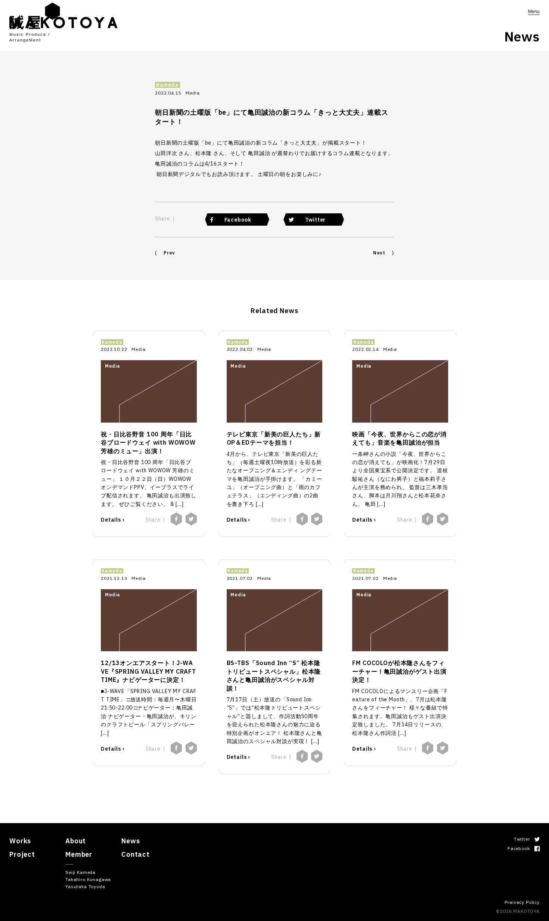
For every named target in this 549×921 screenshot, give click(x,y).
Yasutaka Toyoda (85, 886)
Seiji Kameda (80, 872)
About (75, 841)
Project (22, 854)
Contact (135, 854)
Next (379, 253)
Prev (169, 253)
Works (20, 841)
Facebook (237, 219)
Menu (534, 11)
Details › (112, 519)
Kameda (167, 85)
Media (192, 93)
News (130, 841)
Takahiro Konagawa (88, 879)
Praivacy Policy (522, 902)
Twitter (315, 219)
